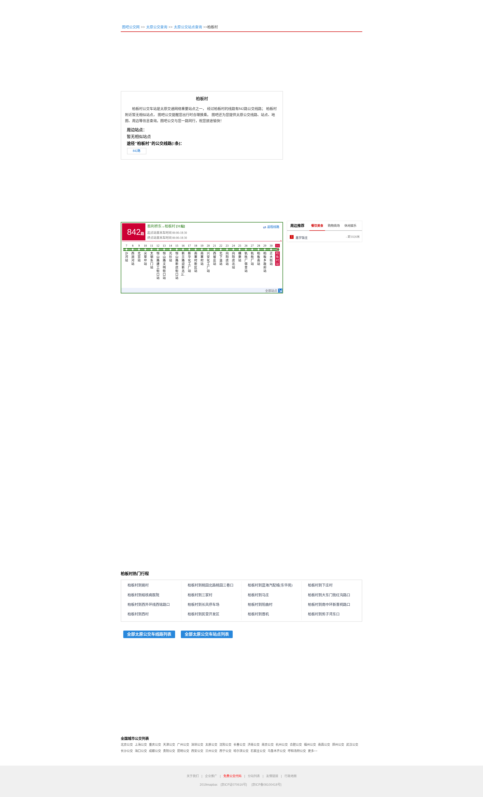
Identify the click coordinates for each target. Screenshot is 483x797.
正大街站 (271, 255)
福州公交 (310, 744)
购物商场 (334, 226)
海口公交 (141, 751)
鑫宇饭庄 (302, 238)
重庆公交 (155, 744)
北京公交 (127, 744)
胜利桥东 (154, 226)
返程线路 (273, 227)
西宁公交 (225, 751)
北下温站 (220, 255)
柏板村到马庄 (258, 595)
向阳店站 (227, 255)
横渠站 (239, 253)
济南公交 (254, 744)
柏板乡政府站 (264, 258)
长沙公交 (127, 751)
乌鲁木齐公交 (277, 751)
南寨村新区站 (195, 258)
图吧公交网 (131, 27)
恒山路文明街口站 (164, 262)
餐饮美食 (317, 226)
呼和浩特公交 (297, 751)
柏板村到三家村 (200, 595)
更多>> (312, 751)
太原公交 (211, 744)
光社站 (170, 253)
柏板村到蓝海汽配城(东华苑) (270, 585)
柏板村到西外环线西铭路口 (149, 604)
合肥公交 (296, 744)
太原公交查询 (156, 27)
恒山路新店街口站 (176, 262)
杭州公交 (282, 744)
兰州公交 (211, 751)
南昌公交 (324, 744)
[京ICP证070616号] (234, 784)
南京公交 (268, 744)
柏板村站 (277, 255)
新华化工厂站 (189, 258)
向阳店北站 (233, 256)
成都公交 (155, 751)
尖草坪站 (145, 255)
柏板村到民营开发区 (203, 614)
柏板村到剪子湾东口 (324, 614)
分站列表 (254, 776)
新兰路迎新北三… (183, 260)
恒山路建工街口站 (157, 262)
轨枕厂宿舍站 (246, 258)
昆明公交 (183, 751)
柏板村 (170, 226)
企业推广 (211, 776)
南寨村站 (202, 255)
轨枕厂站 (252, 255)
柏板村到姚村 (138, 585)
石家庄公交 (258, 751)
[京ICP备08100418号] (266, 784)
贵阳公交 (169, 751)
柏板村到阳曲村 (260, 604)
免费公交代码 (232, 776)
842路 (136, 151)
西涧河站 (132, 255)
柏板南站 (258, 255)
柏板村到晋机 (258, 614)
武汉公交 (352, 744)
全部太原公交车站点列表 (207, 634)
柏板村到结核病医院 (143, 595)
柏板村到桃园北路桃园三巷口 (210, 585)
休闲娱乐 (350, 226)
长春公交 (239, 744)
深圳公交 (197, 744)
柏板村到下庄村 (320, 585)
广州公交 (183, 744)
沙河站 (126, 253)
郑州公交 (338, 744)
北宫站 (139, 253)
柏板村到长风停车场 (203, 604)
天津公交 (169, 744)
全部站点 (271, 291)
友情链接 (272, 776)
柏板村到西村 (138, 614)
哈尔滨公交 (241, 751)
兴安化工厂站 (208, 258)
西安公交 (197, 751)
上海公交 (141, 744)
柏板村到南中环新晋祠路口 (329, 604)
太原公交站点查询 (188, 27)
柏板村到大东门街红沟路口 (329, 595)
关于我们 (193, 776)
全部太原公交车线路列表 (149, 634)
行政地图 (291, 776)
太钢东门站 (151, 256)
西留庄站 (214, 255)
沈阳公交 (225, 744)
